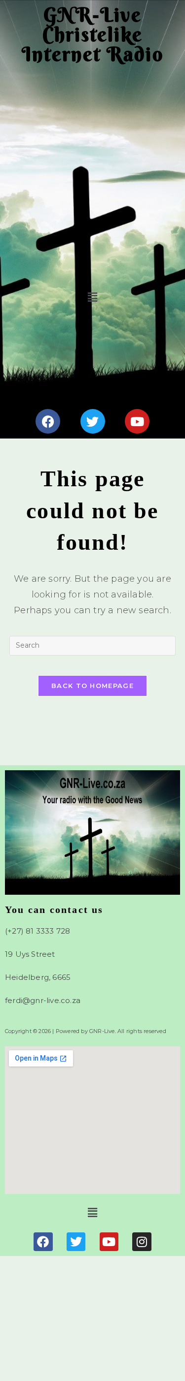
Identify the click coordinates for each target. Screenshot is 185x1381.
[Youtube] (137, 421)
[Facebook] (48, 421)
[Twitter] (92, 421)
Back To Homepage (92, 686)
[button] (92, 297)
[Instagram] (141, 1241)
